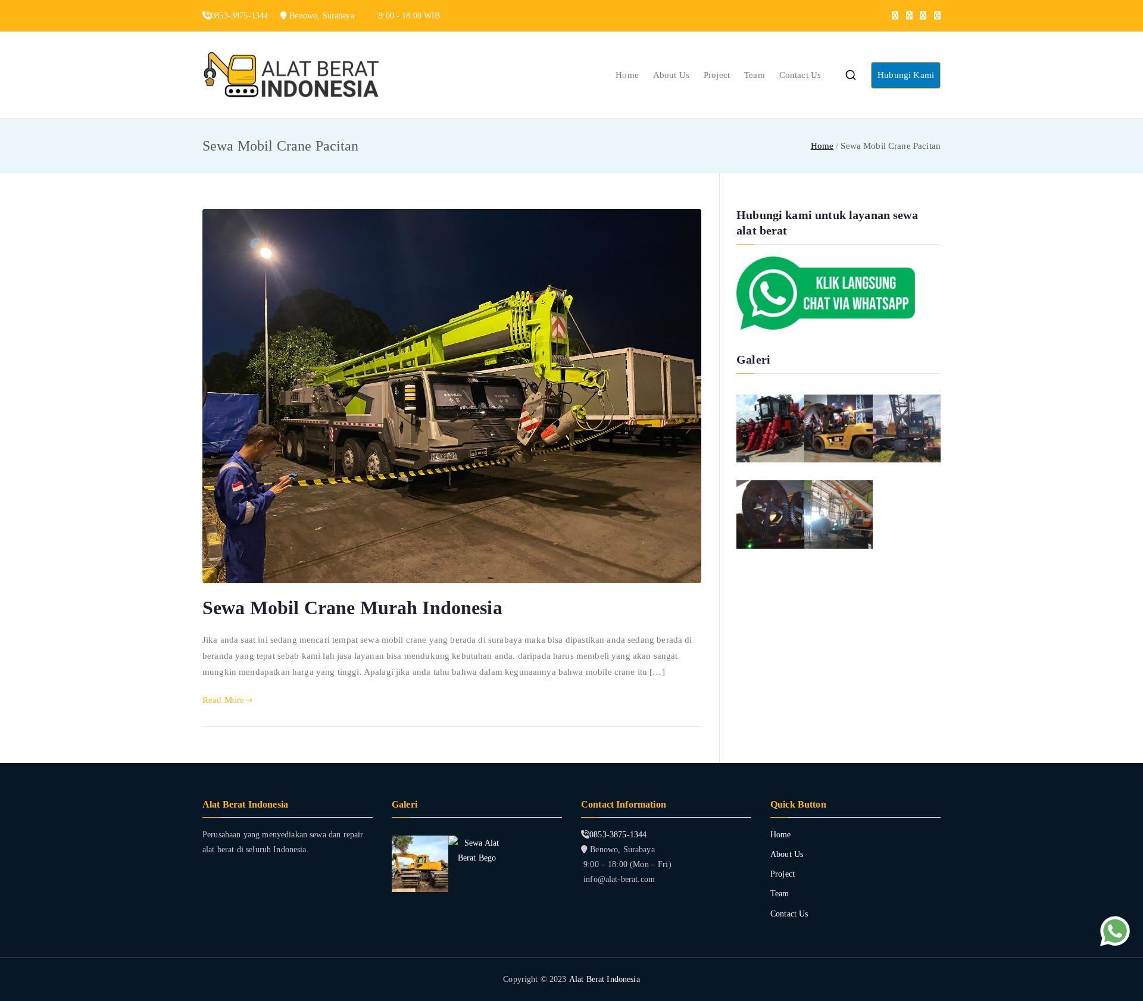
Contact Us (800, 75)
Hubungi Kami (905, 75)
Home (627, 75)
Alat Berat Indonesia (604, 979)
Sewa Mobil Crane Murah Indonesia (352, 607)
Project (717, 75)
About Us (671, 75)
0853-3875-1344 (618, 834)
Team (754, 75)
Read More (223, 700)
